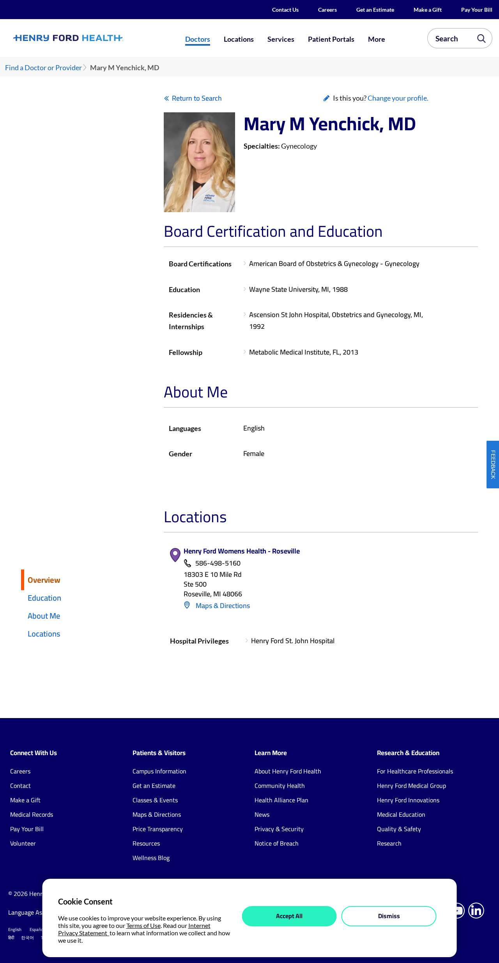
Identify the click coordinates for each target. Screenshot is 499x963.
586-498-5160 (218, 563)
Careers (327, 9)
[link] (92, 38)
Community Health (280, 785)
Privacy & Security (279, 829)
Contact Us (285, 9)
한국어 (27, 938)
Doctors (197, 39)
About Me (44, 615)
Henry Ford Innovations (408, 800)
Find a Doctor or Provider (43, 67)
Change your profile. (398, 98)
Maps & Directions (222, 605)
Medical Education (401, 814)
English (14, 929)
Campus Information (159, 771)
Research (389, 843)
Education (44, 597)
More (376, 39)
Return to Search (197, 98)
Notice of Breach (277, 843)
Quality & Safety (399, 829)
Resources (146, 843)
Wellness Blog (151, 858)
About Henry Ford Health (288, 771)
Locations (239, 39)
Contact (20, 785)
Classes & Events (155, 800)
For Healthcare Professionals (415, 771)
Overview (44, 579)
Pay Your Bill (476, 9)
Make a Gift (428, 9)
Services (280, 39)
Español (37, 929)
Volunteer (23, 843)
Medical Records (31, 814)
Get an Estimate (375, 9)
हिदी (11, 938)
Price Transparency (158, 829)
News (262, 814)
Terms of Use (143, 925)
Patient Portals (331, 39)
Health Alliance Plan (281, 800)
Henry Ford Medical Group (411, 785)
